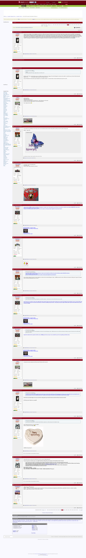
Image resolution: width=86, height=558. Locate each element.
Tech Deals (27, 4)
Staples (4, 152)
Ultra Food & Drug (6, 159)
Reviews (47, 4)
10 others (33, 478)
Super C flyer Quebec (6, 153)
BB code (33, 525)
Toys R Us (4, 158)
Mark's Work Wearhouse (6, 126)
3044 (78, 24)
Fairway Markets (5, 103)
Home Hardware (5, 114)
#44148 (81, 95)
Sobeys (4, 150)
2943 (66, 24)
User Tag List (14, 22)
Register (66, 2)
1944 (53, 24)
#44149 (81, 126)
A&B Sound (5, 92)
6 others (33, 347)
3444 (80, 24)
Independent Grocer (6, 118)
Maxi (4, 128)
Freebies (37, 4)
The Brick (4, 156)
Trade (65, 5)
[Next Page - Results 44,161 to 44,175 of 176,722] (44, 25)
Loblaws (4, 122)
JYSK (4, 120)
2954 (74, 24)
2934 (62, 24)
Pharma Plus (5, 138)
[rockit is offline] (17, 103)
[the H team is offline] (17, 213)
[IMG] (33, 527)
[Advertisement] (31, 64)
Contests (41, 4)
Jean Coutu (5, 119)
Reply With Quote (80, 124)
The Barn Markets (6, 154)
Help (63, 2)
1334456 (78, 27)
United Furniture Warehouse (5, 161)
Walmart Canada (5, 163)
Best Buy (4, 95)
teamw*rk (26, 521)
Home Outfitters (5, 115)
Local (59, 5)
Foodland (4, 107)
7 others (33, 53)
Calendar (22, 7)
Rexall (4, 145)
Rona (4, 146)
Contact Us (52, 536)
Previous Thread (45, 512)
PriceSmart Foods (6, 140)
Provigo (4, 141)
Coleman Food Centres (6, 100)
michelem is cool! (40, 520)
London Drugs (5, 123)
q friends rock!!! (74, 520)
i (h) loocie (31, 520)
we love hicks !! (35, 521)
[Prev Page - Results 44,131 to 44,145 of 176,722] (51, 24)
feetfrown (17, 239)
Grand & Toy (5, 110)
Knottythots (17, 486)
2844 (57, 24)
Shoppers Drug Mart (6, 149)
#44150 (81, 162)
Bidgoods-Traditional (6, 96)
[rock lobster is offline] (17, 170)
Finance (44, 4)
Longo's (4, 124)
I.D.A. (4, 116)
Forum (24, 5)
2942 (64, 24)
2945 (70, 24)
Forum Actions (32, 7)
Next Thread (50, 512)
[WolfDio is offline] (17, 426)
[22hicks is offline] (17, 134)
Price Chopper (5, 139)
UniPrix (4, 160)
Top (46, 5)
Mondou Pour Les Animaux (7, 130)
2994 (76, 24)
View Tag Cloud (15, 522)
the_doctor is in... (30, 521)
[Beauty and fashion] (61, 4)
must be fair (45, 520)
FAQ (19, 7)
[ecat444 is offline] (17, 40)
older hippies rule (54, 520)
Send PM (75, 124)
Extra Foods (5, 102)
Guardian (4, 111)
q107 (77, 520)
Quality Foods (5, 142)
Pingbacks (14, 530)
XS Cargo (4, 164)
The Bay (4, 155)
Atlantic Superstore (6, 94)
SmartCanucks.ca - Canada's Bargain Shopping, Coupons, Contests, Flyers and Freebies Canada (65, 536)
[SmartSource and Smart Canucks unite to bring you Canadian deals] (7, 86)
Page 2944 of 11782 (44, 24)
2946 (72, 24)
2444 (55, 24)
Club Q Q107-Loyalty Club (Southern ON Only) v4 (24, 27)
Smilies (33, 526)
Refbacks (14, 531)
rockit (17, 97)
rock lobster (17, 164)
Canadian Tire (5, 99)
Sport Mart (4, 151)
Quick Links (37, 7)
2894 (60, 24)
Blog (20, 5)
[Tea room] (59, 4)
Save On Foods (5, 148)
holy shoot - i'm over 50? (25, 520)
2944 (68, 24)
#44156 (81, 359)
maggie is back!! (35, 520)
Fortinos (4, 108)
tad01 (30, 53)
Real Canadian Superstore (7, 144)
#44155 (81, 327)
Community (27, 7)
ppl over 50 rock (69, 520)
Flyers (34, 4)
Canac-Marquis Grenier (6, 98)
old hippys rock (49, 520)
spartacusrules (15, 521)
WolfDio (17, 419)
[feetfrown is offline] (17, 244)
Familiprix (4, 104)
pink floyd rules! (64, 520)
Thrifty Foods (5, 157)
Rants (50, 4)
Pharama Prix (5, 137)
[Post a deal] (66, 4)
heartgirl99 (25, 53)
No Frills (4, 133)
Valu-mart (4, 162)
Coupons (31, 4)
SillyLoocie (28, 53)
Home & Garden (54, 4)
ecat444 (17, 33)
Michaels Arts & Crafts (6, 129)
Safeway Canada (5, 147)
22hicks (17, 128)
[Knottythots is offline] (17, 492)
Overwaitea (5, 134)
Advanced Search (64, 7)
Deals (24, 4)
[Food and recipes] (62, 4)
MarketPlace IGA (5, 127)
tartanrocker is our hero (21, 521)
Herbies (4, 112)
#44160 (81, 484)
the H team (17, 206)
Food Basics (5, 106)
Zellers (4, 165)
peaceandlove (60, 520)
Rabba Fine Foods (6, 143)
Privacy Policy (79, 536)
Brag (53, 5)
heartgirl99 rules (19, 520)
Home (22, 4)
